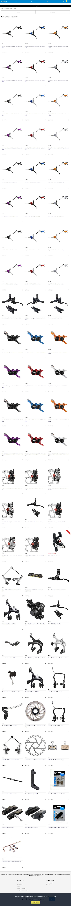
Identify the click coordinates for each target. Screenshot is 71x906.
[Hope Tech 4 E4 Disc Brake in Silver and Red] (35, 269)
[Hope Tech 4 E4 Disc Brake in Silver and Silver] (58, 269)
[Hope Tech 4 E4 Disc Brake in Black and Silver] (58, 201)
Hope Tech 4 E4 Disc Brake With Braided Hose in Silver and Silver (58, 149)
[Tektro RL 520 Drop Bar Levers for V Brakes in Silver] (12, 677)
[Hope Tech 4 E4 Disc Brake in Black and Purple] (12, 201)
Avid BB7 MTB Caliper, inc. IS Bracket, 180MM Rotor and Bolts (35, 488)
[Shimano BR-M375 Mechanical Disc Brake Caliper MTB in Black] (35, 609)
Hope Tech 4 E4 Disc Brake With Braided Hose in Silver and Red (35, 149)
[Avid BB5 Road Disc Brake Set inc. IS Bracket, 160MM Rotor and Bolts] (12, 541)
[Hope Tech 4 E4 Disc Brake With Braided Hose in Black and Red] (35, 66)
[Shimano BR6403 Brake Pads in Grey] (35, 813)
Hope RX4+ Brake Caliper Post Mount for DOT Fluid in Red (35, 385)
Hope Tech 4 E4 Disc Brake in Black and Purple (9, 216)
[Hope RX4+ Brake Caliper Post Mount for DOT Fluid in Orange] (58, 337)
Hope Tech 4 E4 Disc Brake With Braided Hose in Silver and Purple (12, 149)
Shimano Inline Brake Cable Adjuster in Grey (9, 793)
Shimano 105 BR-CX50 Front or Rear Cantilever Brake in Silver (11, 590)
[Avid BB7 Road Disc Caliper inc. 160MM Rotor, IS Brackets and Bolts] (12, 507)
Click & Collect (20, 884)
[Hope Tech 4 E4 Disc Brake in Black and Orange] (58, 167)
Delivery (18, 883)
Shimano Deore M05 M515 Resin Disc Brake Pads (56, 793)
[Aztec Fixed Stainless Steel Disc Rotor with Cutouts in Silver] (35, 745)
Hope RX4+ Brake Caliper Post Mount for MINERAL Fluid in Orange (58, 420)
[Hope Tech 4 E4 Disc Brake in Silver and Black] (12, 235)
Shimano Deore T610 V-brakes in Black (54, 691)
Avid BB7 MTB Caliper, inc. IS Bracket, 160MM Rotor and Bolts (58, 522)
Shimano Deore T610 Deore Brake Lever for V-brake (57, 589)
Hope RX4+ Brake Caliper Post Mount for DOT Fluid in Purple (11, 386)
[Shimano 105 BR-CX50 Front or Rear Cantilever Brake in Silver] (12, 575)
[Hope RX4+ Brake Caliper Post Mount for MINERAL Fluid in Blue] (35, 405)
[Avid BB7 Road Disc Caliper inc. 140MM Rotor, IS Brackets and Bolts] (58, 473)
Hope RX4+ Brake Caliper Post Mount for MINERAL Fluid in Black (12, 420)
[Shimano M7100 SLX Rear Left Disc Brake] (58, 303)
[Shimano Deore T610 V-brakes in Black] (58, 677)
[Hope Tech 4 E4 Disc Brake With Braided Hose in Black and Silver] (58, 66)
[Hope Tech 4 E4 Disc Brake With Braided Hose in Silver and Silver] (58, 133)
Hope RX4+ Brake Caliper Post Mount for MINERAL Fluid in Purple (12, 454)
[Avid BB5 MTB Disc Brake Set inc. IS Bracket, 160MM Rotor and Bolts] (35, 541)
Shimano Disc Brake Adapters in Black (31, 793)
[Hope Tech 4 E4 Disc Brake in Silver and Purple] (12, 269)
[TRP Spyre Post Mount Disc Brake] (58, 541)
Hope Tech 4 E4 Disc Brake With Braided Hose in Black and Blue (35, 47)
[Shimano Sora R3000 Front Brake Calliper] (12, 609)
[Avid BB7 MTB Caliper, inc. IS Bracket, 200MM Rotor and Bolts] (12, 473)
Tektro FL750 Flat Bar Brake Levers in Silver (9, 725)
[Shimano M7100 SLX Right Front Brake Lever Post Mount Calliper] (35, 303)
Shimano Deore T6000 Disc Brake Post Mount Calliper (34, 521)
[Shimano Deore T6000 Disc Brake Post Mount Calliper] (35, 507)
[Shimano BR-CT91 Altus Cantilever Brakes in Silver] (12, 745)
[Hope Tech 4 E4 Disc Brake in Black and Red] (35, 201)
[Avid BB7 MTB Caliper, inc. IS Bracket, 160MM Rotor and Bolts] (58, 507)
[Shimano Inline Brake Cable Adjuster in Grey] (12, 779)
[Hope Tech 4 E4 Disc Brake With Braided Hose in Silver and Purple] (12, 133)
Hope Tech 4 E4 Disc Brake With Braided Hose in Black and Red (35, 81)
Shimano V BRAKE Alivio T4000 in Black (55, 725)
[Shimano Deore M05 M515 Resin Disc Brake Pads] (58, 779)
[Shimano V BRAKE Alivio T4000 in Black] (58, 711)
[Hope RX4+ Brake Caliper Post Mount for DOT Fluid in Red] (35, 371)
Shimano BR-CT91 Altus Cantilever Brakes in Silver (10, 759)
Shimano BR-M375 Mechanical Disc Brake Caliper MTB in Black (35, 624)
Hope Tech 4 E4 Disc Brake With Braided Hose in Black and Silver (58, 81)
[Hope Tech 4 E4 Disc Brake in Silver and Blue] (35, 235)
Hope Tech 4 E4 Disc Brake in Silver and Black (9, 250)
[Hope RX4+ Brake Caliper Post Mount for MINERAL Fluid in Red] (35, 439)
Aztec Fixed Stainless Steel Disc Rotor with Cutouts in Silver (35, 759)
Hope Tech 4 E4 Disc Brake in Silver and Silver (56, 284)
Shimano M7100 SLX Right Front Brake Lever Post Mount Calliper (35, 319)
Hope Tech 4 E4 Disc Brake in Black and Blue (32, 182)
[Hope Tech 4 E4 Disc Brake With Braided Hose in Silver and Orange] (58, 99)
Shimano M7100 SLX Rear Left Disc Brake (55, 318)
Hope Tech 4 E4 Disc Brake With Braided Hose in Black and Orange (58, 47)
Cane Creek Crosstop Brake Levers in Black (9, 657)
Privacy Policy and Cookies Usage (23, 890)
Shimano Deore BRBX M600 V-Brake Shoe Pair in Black (57, 827)
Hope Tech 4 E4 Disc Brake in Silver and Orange (56, 250)
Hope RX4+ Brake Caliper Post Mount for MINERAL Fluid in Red (35, 454)
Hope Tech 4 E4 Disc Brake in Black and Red (32, 216)
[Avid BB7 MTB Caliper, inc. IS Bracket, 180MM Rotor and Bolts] (35, 473)
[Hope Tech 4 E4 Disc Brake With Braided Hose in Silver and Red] (35, 133)
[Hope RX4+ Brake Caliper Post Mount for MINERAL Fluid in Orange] (58, 405)
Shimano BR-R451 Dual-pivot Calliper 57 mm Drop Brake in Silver (58, 658)
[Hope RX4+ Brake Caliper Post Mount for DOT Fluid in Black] (12, 337)
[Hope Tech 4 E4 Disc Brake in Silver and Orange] (58, 235)
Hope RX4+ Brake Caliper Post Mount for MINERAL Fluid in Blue (35, 420)
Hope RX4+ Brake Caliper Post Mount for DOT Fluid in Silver (58, 385)
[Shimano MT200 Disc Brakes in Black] (58, 609)
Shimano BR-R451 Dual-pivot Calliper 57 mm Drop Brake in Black (35, 658)
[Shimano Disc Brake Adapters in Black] (35, 779)
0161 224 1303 (49, 883)
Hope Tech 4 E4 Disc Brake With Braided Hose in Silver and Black (12, 115)
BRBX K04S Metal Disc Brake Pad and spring (56, 759)
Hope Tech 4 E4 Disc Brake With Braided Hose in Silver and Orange (58, 115)
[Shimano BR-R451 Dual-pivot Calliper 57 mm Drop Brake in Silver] (58, 643)
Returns (18, 886)
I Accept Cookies (35, 902)
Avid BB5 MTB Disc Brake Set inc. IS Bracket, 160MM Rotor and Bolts (35, 556)
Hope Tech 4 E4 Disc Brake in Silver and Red (32, 284)
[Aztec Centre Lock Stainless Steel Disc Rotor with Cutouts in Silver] (35, 711)
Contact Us (48, 884)
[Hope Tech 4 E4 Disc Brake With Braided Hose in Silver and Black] (12, 99)
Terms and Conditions (21, 888)
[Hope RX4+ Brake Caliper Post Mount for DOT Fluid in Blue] (35, 337)
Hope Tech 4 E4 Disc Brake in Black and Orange (56, 182)
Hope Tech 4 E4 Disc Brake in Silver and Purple (10, 284)
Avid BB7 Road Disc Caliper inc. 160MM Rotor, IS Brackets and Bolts (12, 522)
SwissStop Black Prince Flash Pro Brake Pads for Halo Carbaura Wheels (34, 590)
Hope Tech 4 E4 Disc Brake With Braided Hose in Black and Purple (12, 81)
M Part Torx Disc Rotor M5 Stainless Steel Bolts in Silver (11, 861)
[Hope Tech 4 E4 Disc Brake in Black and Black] (12, 167)
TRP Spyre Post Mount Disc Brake (54, 555)
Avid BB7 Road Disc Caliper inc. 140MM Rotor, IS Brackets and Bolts (58, 488)
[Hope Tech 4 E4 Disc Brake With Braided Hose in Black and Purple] (12, 66)
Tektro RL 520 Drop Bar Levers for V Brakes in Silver (11, 691)
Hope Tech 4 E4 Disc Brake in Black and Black (9, 182)
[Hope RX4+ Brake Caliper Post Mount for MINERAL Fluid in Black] (12, 405)
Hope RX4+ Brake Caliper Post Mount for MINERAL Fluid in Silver (58, 454)
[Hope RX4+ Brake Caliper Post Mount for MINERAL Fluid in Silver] (58, 439)
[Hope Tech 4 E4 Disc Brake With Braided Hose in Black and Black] (12, 32)
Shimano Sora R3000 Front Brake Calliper (9, 623)
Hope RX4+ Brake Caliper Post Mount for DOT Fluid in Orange (57, 353)
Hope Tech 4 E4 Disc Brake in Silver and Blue (32, 250)
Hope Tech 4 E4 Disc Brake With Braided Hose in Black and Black (12, 47)
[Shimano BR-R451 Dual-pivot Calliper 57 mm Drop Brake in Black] (35, 643)
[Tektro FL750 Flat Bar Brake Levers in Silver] (12, 711)
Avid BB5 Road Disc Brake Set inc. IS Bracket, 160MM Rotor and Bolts (12, 556)
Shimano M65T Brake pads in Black (8, 827)
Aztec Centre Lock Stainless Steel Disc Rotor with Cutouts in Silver (35, 726)
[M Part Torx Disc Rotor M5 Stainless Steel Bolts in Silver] (12, 847)
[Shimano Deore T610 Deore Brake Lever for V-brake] (58, 575)
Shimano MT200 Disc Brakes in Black (54, 623)
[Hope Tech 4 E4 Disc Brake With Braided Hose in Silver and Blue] (35, 99)
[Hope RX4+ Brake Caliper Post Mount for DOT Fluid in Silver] (58, 371)
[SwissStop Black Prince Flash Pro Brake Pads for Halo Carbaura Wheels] (35, 575)
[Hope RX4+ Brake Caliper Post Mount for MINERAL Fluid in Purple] (12, 439)
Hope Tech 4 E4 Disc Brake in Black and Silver (56, 216)
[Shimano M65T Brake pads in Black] (12, 813)
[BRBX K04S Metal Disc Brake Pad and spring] (58, 745)
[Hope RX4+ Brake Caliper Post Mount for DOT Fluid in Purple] (12, 371)
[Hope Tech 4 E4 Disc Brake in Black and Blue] (35, 167)
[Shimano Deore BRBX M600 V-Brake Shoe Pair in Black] (58, 813)
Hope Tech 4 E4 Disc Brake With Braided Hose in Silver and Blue (35, 115)
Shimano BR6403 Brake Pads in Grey (31, 827)
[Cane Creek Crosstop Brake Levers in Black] (12, 643)
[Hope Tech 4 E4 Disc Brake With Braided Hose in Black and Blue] (35, 32)
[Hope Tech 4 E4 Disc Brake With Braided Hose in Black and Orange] (58, 32)
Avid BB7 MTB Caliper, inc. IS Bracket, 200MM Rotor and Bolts (11, 488)
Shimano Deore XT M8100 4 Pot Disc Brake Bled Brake (11, 318)
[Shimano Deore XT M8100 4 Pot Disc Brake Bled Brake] (12, 303)
